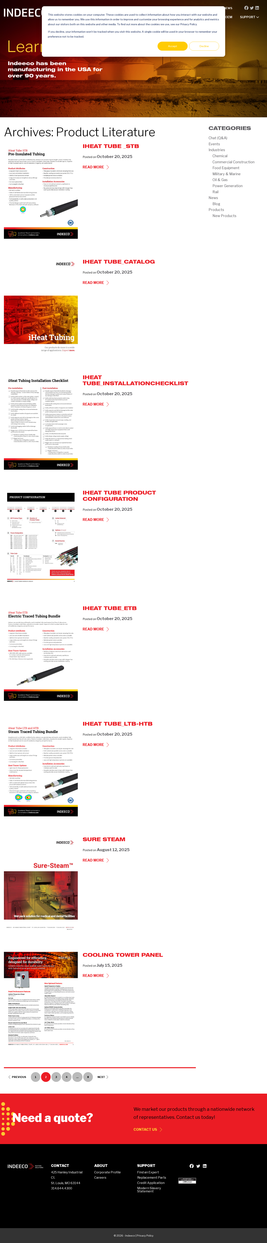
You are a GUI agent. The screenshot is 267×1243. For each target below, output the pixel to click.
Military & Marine (226, 174)
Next (101, 1077)
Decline (204, 46)
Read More (96, 167)
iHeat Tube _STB (111, 146)
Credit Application (151, 1183)
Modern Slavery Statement (149, 1189)
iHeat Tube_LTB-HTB (118, 724)
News (228, 8)
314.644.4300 (61, 1188)
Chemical (220, 156)
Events (214, 144)
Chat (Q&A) (218, 138)
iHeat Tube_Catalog (119, 261)
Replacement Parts (151, 1177)
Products (216, 210)
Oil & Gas (220, 180)
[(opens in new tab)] (187, 1180)
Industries (217, 150)
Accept (172, 46)
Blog (216, 204)
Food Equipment (225, 168)
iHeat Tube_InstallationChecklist (135, 380)
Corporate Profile (107, 1172)
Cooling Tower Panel (123, 955)
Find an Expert (148, 1172)
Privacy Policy (145, 1235)
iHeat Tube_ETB (110, 608)
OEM (228, 17)
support (248, 17)
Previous (19, 1077)
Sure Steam (104, 839)
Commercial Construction (233, 162)
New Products (224, 216)
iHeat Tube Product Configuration (119, 495)
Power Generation (227, 186)
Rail (215, 192)
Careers (100, 1177)
